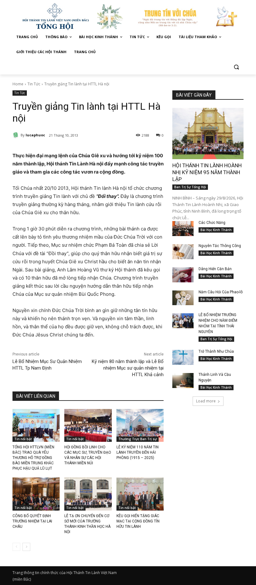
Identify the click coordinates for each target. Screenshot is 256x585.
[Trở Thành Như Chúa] (183, 357)
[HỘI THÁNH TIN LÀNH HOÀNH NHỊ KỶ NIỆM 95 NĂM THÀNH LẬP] (208, 133)
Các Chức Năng (212, 222)
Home (17, 84)
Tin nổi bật (23, 439)
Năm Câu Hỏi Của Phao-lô (221, 292)
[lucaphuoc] (16, 135)
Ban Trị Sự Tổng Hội (190, 187)
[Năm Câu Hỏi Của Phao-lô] (183, 297)
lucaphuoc (35, 135)
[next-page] (26, 547)
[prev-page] (16, 547)
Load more (206, 401)
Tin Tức (33, 84)
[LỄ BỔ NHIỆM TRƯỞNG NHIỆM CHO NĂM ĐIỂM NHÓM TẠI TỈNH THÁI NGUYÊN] (183, 320)
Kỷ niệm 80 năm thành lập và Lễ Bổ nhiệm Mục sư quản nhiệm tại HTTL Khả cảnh (128, 368)
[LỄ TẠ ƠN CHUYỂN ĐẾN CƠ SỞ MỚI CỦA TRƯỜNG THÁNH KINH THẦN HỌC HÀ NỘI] (87, 494)
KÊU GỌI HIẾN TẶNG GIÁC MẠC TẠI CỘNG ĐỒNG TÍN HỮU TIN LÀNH (138, 521)
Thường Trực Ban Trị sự (137, 439)
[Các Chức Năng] (183, 228)
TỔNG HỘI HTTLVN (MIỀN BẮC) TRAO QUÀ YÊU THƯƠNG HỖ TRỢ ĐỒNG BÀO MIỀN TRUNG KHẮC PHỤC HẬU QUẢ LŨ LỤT (33, 457)
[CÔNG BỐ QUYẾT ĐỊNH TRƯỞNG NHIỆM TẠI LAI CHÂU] (36, 494)
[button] (236, 67)
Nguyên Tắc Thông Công (220, 246)
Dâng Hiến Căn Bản (215, 269)
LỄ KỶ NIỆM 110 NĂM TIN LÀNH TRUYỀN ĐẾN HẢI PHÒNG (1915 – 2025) (137, 452)
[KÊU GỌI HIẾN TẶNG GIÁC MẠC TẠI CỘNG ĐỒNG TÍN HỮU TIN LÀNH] (140, 494)
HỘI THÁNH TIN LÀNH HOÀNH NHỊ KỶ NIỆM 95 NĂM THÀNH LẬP (207, 172)
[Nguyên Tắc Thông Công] (183, 251)
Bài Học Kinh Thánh (216, 230)
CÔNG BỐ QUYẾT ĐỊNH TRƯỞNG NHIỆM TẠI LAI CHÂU (32, 521)
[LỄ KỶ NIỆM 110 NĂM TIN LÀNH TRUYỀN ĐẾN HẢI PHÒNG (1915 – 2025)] (140, 425)
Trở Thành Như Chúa (216, 351)
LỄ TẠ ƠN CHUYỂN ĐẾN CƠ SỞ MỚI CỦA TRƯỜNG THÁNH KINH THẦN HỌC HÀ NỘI (87, 524)
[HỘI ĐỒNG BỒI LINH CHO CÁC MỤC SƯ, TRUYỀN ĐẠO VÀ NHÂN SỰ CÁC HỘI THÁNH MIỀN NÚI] (87, 425)
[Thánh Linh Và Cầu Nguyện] (183, 380)
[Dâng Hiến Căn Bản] (183, 274)
